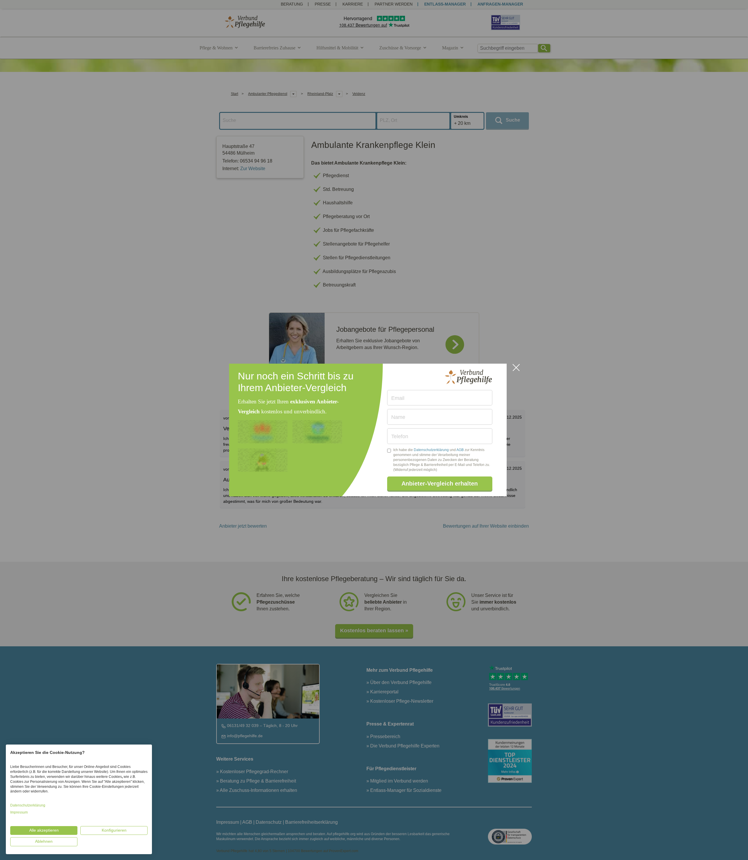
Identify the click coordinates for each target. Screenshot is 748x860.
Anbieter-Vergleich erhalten (439, 483)
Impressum (19, 812)
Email (397, 398)
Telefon (399, 436)
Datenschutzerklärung (431, 450)
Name (398, 417)
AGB (460, 450)
